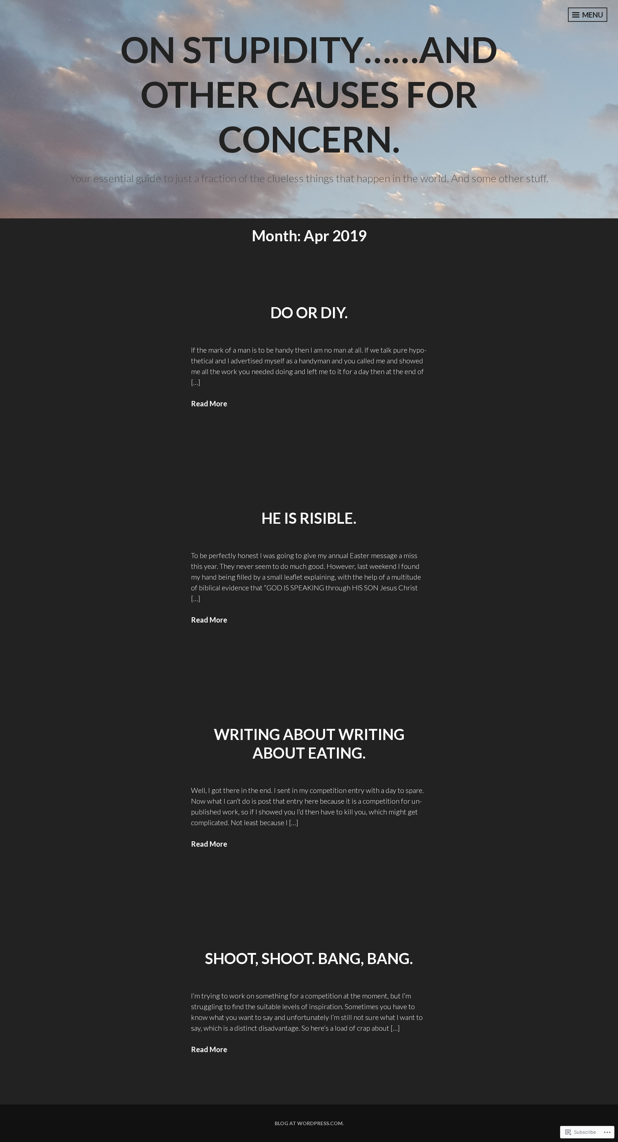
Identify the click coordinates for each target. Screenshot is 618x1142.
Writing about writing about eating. (309, 743)
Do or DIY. (309, 312)
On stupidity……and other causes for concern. (309, 94)
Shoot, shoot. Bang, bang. (309, 958)
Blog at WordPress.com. (309, 1123)
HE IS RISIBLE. (309, 518)
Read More (209, 403)
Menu (592, 14)
